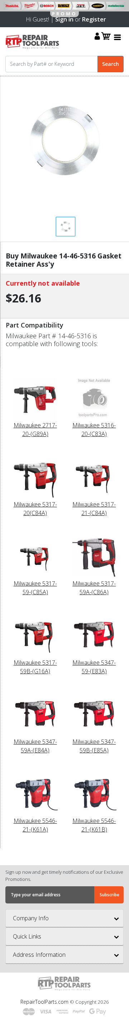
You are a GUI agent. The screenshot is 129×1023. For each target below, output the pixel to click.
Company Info (31, 918)
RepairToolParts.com (45, 1001)
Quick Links (27, 936)
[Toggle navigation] (117, 37)
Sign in (64, 19)
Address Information (39, 955)
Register (94, 19)
